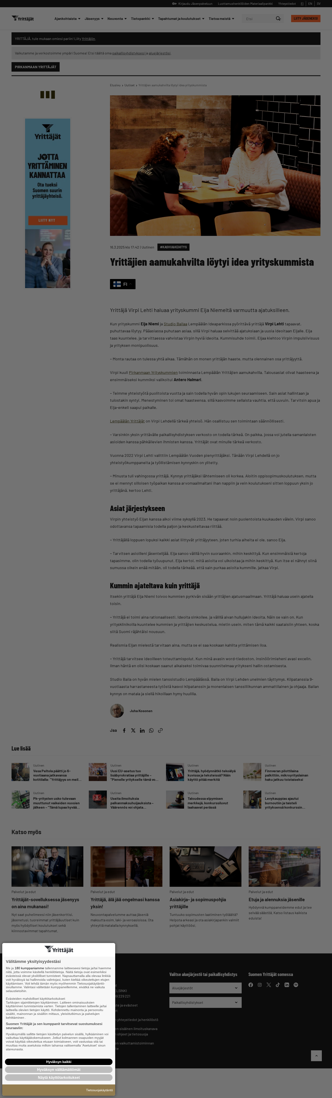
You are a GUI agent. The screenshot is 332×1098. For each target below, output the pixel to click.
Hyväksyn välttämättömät (58, 1070)
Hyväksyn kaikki (58, 1062)
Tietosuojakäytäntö (99, 1090)
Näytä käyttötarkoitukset (59, 1077)
